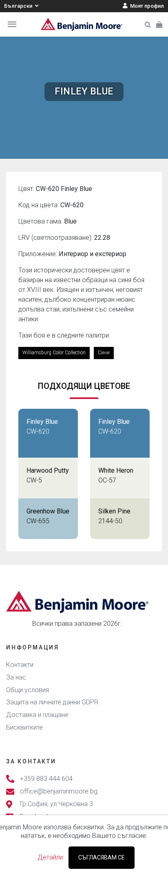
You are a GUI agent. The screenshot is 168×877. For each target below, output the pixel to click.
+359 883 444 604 (46, 779)
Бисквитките (24, 727)
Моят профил (146, 6)
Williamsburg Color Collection (54, 352)
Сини (104, 352)
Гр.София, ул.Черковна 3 (56, 804)
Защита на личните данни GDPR (52, 702)
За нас (16, 677)
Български (18, 6)
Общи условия (27, 690)
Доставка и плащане (37, 715)
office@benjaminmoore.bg (58, 791)
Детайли (50, 857)
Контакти (19, 665)
